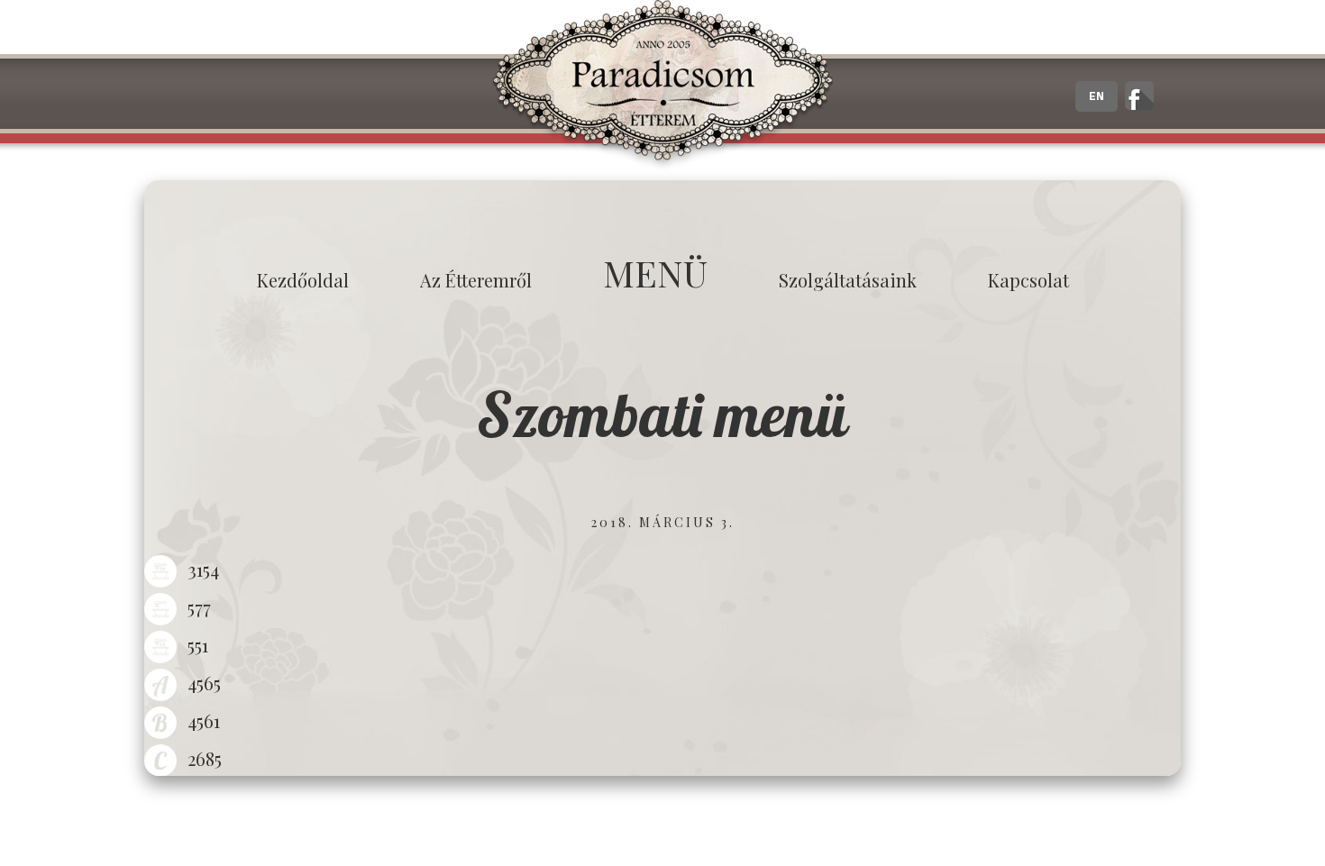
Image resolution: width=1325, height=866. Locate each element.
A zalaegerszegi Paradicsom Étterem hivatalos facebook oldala (1139, 95)
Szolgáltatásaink (848, 280)
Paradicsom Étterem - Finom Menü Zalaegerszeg (662, 85)
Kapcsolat (1028, 280)
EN (1096, 96)
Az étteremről (476, 280)
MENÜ (655, 272)
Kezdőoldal (303, 280)
